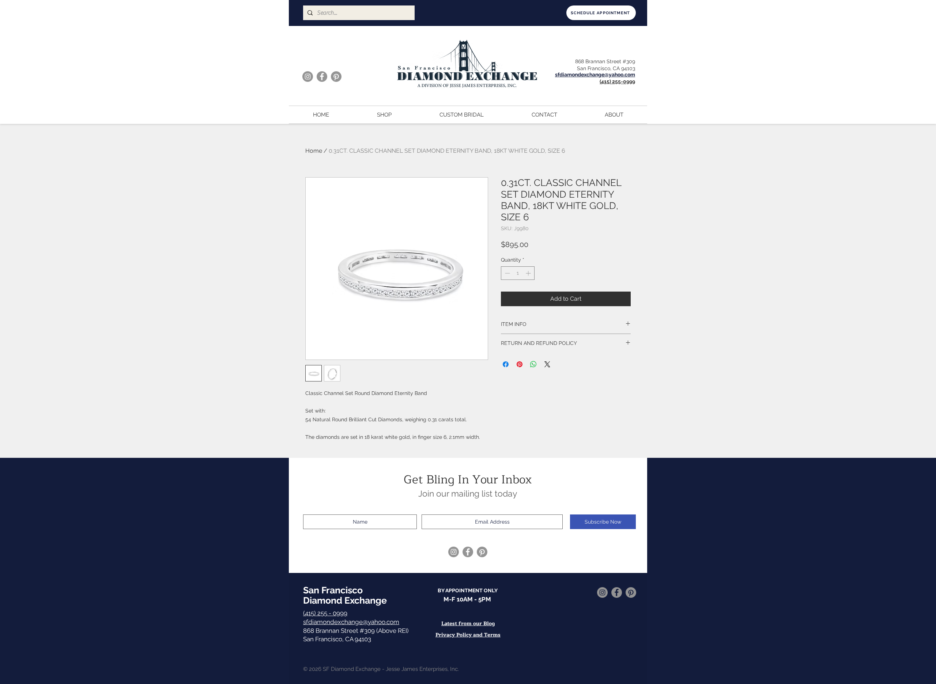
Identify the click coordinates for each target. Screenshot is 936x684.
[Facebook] (322, 76)
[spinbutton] (517, 273)
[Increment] (528, 273)
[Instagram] (307, 76)
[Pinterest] (336, 76)
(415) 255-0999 (617, 81)
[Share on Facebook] (505, 364)
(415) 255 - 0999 (325, 613)
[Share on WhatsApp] (533, 364)
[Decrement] (506, 273)
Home (313, 150)
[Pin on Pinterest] (519, 364)
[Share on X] (547, 364)
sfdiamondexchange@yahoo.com (351, 622)
